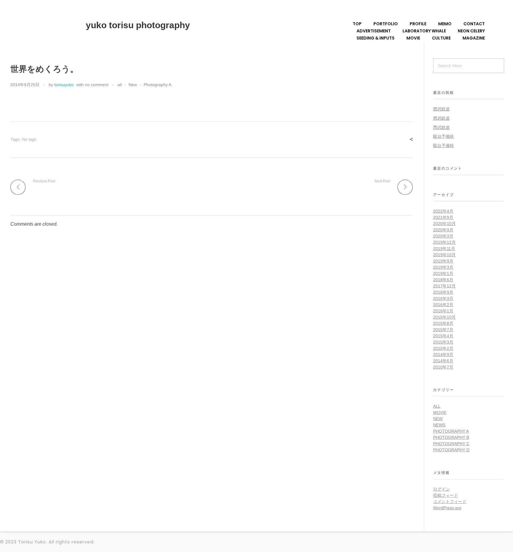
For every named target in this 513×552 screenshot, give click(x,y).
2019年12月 (444, 242)
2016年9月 (443, 292)
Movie (439, 412)
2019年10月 (444, 254)
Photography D (451, 449)
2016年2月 (443, 304)
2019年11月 (444, 248)
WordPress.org (447, 507)
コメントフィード (449, 501)
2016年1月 (443, 311)
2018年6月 (443, 279)
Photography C (451, 443)
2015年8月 (443, 323)
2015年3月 (443, 342)
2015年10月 (444, 317)
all (120, 84)
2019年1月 (443, 273)
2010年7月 (443, 367)
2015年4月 (443, 335)
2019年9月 (443, 261)
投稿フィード (445, 495)
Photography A (157, 84)
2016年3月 (443, 298)
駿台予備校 (443, 136)
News (439, 425)
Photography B (451, 437)
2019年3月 (443, 267)
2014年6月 (443, 360)
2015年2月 (443, 348)
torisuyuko (64, 84)
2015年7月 (443, 329)
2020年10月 (444, 223)
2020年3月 (443, 236)
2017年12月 (444, 286)
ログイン (441, 489)
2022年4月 (443, 211)
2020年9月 (443, 229)
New (133, 84)
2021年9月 (443, 217)
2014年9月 (443, 354)
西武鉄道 (441, 109)
